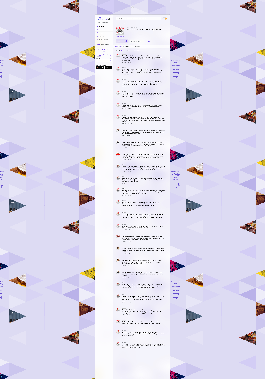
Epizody (118, 46)
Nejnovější (123, 50)
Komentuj (99, 60)
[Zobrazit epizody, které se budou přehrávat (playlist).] (110, 55)
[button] (104, 30)
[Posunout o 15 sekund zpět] (97, 49)
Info (132, 46)
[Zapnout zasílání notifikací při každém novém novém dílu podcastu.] (149, 41)
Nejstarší (129, 50)
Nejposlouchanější (137, 50)
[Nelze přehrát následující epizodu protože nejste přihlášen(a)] (108, 49)
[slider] (99, 59)
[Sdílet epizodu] (167, 56)
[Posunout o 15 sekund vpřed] (100, 49)
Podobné (137, 46)
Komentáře (126, 46)
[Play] (104, 49)
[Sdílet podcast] (146, 41)
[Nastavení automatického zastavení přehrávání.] (103, 55)
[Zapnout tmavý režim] (164, 18)
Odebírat (119, 41)
